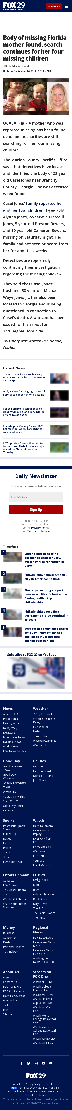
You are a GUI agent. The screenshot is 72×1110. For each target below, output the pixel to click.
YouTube (38, 860)
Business (8, 933)
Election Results (43, 771)
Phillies (7, 848)
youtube (43, 1063)
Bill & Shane (40, 899)
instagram (36, 1063)
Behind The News (44, 894)
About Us (11, 971)
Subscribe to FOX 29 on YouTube (31, 654)
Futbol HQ (9, 834)
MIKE (36, 885)
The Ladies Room (44, 913)
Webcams (39, 851)
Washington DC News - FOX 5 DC (44, 960)
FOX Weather (41, 727)
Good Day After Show (13, 768)
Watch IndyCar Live (42, 1009)
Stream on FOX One (42, 974)
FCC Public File (12, 986)
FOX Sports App (13, 861)
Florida (26, 66)
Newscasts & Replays (41, 832)
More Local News (14, 737)
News (8, 708)
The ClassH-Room (14, 890)
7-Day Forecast (42, 714)
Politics (39, 761)
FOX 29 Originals (40, 877)
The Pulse (39, 917)
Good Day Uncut (13, 806)
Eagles (7, 838)
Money (9, 927)
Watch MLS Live (43, 1043)
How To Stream (43, 826)
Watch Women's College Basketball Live (44, 1030)
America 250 (11, 714)
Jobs (5, 1010)
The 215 (38, 908)
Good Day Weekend (9, 776)
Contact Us (10, 982)
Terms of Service (38, 531)
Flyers (6, 843)
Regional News (40, 929)
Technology (10, 951)
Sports (8, 820)
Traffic (7, 787)
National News (12, 742)
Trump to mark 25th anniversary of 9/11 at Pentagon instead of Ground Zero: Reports (24, 377)
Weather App (41, 745)
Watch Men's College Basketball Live (44, 1019)
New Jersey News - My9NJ (45, 944)
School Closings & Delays (44, 720)
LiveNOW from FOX (42, 840)
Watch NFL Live (43, 982)
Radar (36, 731)
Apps (6, 977)
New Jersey (10, 728)
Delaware (9, 732)
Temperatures (42, 736)
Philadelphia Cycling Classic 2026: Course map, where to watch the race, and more (23, 429)
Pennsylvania (11, 723)
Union (6, 857)
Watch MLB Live (43, 994)
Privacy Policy (40, 527)
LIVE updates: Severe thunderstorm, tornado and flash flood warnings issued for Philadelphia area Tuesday (25, 447)
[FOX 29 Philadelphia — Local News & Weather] (14, 6)
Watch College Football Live (42, 988)
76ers (6, 852)
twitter (29, 1063)
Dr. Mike (8, 810)
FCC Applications (13, 991)
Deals (6, 942)
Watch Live (54, 6)
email (51, 1063)
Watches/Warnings (44, 740)
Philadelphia (10, 718)
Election (38, 766)
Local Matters (41, 865)
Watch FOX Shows (14, 899)
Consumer (9, 937)
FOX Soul (38, 856)
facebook (21, 1063)
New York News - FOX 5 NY (44, 952)
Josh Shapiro (41, 780)
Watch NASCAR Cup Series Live (42, 1001)
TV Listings (10, 1005)
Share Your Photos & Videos (14, 905)
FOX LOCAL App (43, 937)
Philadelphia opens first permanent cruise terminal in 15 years (46, 615)
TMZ (6, 894)
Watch (38, 820)
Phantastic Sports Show (14, 827)
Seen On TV (10, 801)
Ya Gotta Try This (14, 796)
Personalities (11, 1000)
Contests (8, 880)
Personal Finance (13, 947)
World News (10, 746)
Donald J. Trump (43, 776)
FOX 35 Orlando (12, 66)
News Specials (42, 846)
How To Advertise (14, 996)
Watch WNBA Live (44, 1038)
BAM (36, 890)
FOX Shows (10, 885)
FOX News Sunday (14, 751)
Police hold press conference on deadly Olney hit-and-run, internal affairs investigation (24, 411)
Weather (40, 708)
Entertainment (16, 875)
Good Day (11, 761)
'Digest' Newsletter (15, 782)
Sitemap (8, 1014)
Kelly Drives (40, 904)
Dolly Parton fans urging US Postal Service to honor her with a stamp (24, 393)
